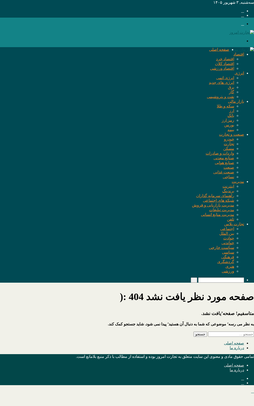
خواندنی (228, 243)
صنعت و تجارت (231, 134)
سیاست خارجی (221, 247)
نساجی (228, 177)
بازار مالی (236, 101)
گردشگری (225, 262)
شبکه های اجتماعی (218, 200)
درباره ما (237, 348)
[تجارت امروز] (241, 32)
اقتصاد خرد (225, 59)
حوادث (228, 238)
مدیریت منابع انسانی (217, 214)
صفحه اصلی (219, 49)
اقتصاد (238, 54)
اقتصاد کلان (224, 64)
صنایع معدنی (224, 158)
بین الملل (226, 233)
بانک (230, 115)
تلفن (230, 219)
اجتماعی (227, 229)
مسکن (228, 148)
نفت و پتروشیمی (220, 97)
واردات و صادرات (220, 153)
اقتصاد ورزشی (222, 68)
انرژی (239, 73)
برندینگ (228, 191)
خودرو (229, 139)
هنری (229, 266)
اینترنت (228, 186)
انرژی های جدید (221, 82)
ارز (231, 111)
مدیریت (238, 181)
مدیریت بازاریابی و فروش (213, 205)
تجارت (229, 144)
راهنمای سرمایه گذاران (215, 196)
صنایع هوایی (224, 163)
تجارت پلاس (234, 224)
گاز (231, 92)
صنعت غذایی (223, 172)
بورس (229, 125)
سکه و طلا (225, 106)
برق (231, 87)
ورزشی (228, 271)
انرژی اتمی (225, 78)
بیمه (230, 130)
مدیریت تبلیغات (221, 210)
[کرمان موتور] (241, 49)
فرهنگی (227, 257)
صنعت (228, 167)
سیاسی (228, 252)
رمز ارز (228, 120)
